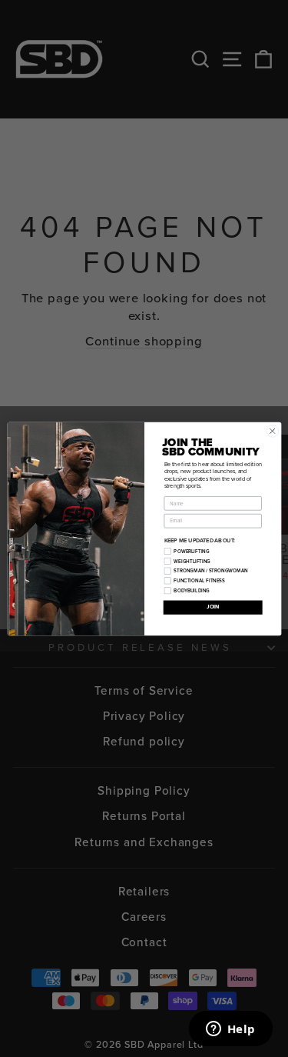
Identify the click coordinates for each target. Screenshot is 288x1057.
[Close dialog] (272, 431)
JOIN (212, 607)
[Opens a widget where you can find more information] (230, 1030)
